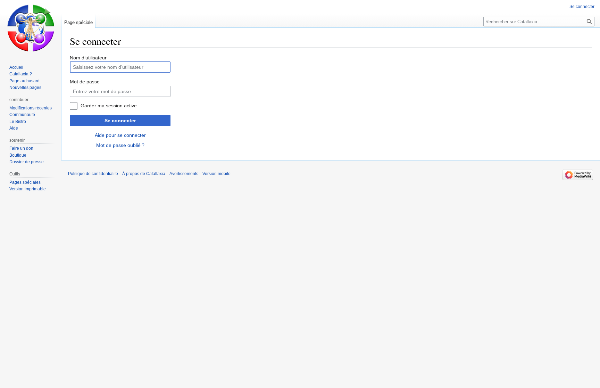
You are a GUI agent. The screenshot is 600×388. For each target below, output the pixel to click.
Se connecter (120, 120)
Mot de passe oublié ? (120, 145)
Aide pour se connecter (120, 135)
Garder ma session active (109, 105)
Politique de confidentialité (93, 173)
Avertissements (183, 173)
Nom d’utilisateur (88, 57)
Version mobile (216, 173)
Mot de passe (85, 81)
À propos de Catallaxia (143, 173)
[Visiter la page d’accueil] (30, 28)
